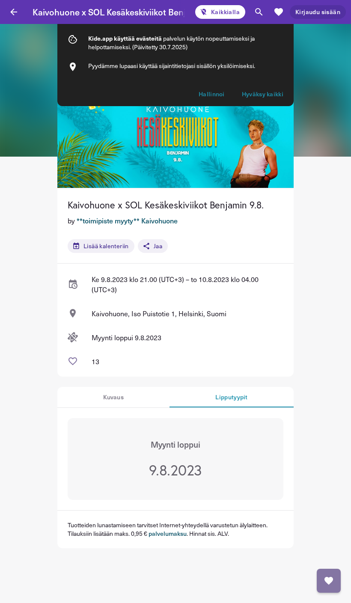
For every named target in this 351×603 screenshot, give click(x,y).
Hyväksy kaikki (262, 93)
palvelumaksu (168, 533)
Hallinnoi (212, 93)
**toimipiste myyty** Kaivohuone (127, 220)
